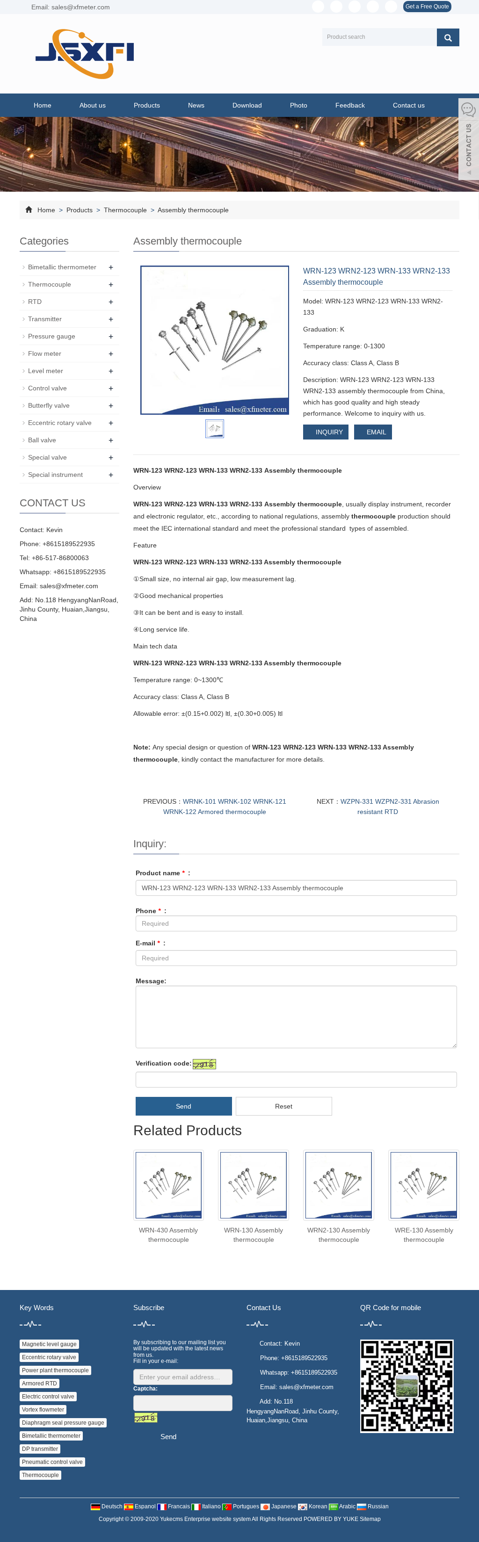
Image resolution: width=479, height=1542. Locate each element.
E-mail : (151, 943)
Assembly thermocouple (192, 210)
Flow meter (44, 353)
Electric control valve (48, 1396)
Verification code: (164, 1063)
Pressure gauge (51, 336)
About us (93, 105)
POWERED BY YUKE (332, 1519)
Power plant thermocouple (55, 1370)
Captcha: (145, 1388)
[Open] (468, 140)
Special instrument (55, 474)
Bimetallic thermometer (62, 267)
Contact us (409, 105)
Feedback (350, 105)
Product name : (163, 873)
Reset (283, 1106)
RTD (35, 301)
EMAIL (375, 432)
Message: (151, 981)
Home (42, 105)
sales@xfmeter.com (69, 586)
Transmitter (45, 319)
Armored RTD (39, 1383)
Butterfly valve (49, 405)
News (196, 105)
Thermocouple (125, 210)
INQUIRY (328, 432)
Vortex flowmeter (43, 1409)
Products (147, 105)
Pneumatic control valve (52, 1462)
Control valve (47, 388)
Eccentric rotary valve (60, 422)
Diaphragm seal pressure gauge (63, 1423)
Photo (298, 105)
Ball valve (42, 440)
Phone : (151, 911)
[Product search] (448, 37)
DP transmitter (40, 1449)
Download (247, 105)
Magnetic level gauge (49, 1344)
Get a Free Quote (427, 6)
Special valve (47, 457)
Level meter (45, 371)
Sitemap (370, 1519)
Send (183, 1106)
